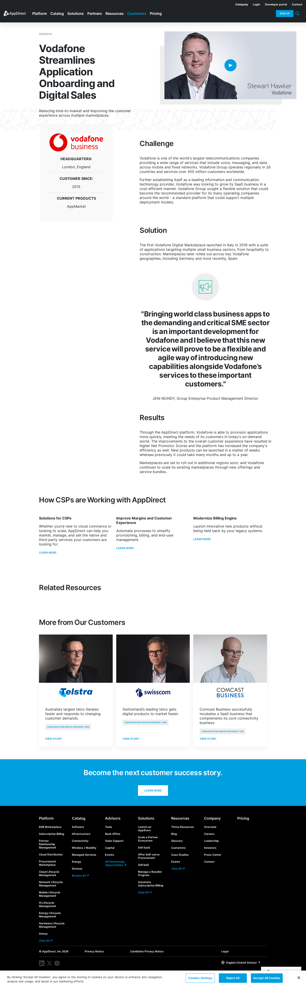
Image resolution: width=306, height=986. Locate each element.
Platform (46, 818)
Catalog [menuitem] (57, 13)
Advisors (113, 818)
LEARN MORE (202, 539)
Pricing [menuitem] (156, 13)
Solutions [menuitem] (75, 13)
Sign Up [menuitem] (285, 13)
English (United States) (241, 962)
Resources (180, 818)
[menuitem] (239, 3)
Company (212, 818)
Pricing (243, 818)
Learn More (47, 552)
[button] (240, 962)
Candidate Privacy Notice (147, 951)
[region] (153, 978)
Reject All (232, 978)
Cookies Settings (200, 978)
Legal (224, 951)
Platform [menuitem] (39, 13)
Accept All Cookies (266, 978)
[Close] (299, 978)
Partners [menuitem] (94, 13)
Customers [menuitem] (136, 13)
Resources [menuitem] (115, 13)
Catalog (78, 818)
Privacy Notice (94, 951)
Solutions (146, 818)
